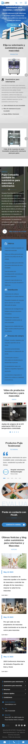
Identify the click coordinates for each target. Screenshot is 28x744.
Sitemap (4, 737)
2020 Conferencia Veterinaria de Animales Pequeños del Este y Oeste (14, 664)
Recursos (7, 689)
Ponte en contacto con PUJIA (14, 513)
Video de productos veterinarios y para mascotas (14, 393)
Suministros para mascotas (13, 685)
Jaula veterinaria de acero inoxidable (14, 105)
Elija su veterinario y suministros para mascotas (14, 48)
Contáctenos (8, 697)
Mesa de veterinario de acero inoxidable (12, 110)
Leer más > (5, 595)
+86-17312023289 (10, 710)
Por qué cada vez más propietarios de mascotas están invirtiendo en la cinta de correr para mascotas (15, 626)
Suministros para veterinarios (12, 80)
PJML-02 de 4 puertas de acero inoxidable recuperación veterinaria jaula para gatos (14, 151)
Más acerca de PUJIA (17, 231)
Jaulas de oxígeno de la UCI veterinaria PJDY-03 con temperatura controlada (13, 426)
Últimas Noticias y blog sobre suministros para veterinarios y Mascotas (14, 541)
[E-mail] (4, 742)
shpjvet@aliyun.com (10, 703)
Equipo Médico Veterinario (11, 114)
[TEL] (14, 742)
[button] (26, 75)
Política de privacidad (14, 737)
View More (14, 25)
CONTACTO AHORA (13, 525)
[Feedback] (23, 742)
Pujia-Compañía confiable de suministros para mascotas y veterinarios (11, 180)
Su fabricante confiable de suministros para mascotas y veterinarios (14, 7)
